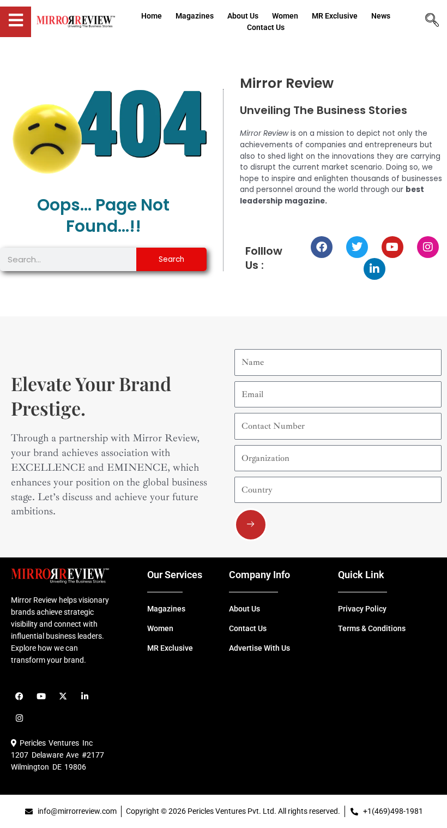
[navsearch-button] (432, 21)
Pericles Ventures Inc (54, 743)
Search (171, 259)
